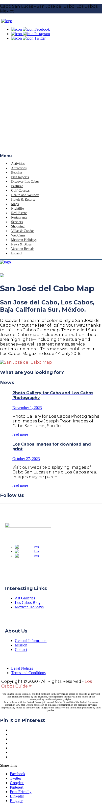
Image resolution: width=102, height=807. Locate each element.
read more (20, 434)
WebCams (18, 235)
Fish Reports (20, 177)
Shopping (18, 226)
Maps (15, 204)
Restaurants (19, 217)
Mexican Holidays (23, 240)
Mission (21, 645)
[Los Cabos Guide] (6, 21)
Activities (18, 164)
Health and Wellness (25, 195)
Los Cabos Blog (27, 602)
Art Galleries (25, 598)
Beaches (16, 172)
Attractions (18, 168)
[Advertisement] (51, 99)
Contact (21, 649)
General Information (31, 640)
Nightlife (17, 208)
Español (16, 253)
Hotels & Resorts (23, 199)
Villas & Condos (22, 231)
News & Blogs (21, 244)
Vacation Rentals (22, 249)
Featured (17, 186)
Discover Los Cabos (25, 181)
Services (17, 222)
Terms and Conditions (28, 673)
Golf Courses (20, 190)
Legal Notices (22, 668)
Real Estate (19, 213)
